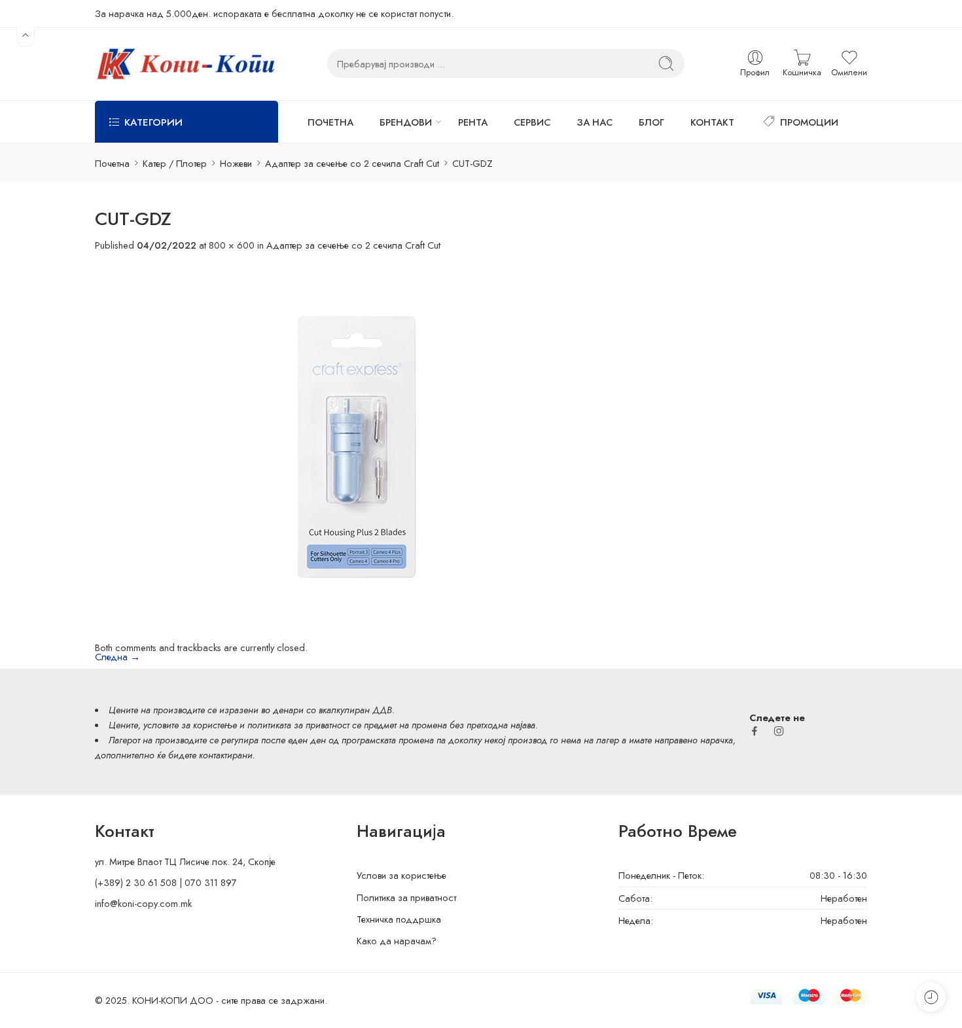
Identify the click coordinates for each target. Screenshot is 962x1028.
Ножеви (236, 163)
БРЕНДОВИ (406, 122)
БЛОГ (651, 122)
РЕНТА (473, 122)
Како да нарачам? (396, 941)
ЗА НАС (595, 122)
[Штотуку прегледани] (931, 997)
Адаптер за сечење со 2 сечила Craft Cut (352, 163)
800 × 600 (232, 245)
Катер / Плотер (175, 163)
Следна (117, 657)
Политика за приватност (406, 897)
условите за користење (190, 725)
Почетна (112, 163)
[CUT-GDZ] (356, 445)
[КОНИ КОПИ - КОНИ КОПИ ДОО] (185, 63)
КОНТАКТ (712, 122)
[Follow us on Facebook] (754, 731)
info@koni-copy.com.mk (143, 903)
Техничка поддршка (399, 919)
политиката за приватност (298, 725)
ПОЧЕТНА (330, 122)
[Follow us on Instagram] (779, 731)
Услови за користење (401, 875)
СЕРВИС (532, 122)
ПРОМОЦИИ (809, 122)
